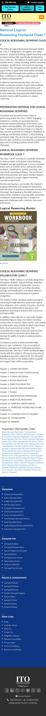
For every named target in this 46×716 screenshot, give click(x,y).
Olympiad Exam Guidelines (12, 453)
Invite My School (10, 625)
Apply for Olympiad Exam (25, 434)
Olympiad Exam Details (13, 557)
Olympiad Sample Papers (32, 458)
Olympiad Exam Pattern (10, 462)
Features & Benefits (11, 564)
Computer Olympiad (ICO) (14, 508)
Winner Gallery (10, 596)
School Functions (10, 607)
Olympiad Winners (11, 589)
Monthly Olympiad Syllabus (30, 467)
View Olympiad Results (10, 8)
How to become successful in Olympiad (16, 469)
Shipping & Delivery (11, 635)
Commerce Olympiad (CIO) (15, 529)
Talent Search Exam (12, 561)
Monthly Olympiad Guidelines (32, 462)
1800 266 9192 (10, 2)
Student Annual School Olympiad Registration (22, 435)
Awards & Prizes (10, 600)
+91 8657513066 (32, 700)
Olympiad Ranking (11, 586)
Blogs (6, 621)
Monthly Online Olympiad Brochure (31, 444)
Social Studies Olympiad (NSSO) (17, 518)
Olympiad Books (10, 554)
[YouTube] (23, 690)
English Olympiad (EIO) (13, 501)
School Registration (27, 8)
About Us (7, 628)
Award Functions (10, 603)
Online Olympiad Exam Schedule (14, 465)
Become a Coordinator (12, 649)
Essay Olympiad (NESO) (14, 515)
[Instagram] (17, 690)
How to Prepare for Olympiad (15, 550)
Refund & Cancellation (12, 639)
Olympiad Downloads (32, 460)
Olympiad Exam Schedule (12, 446)
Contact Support (37, 2)
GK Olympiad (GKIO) (12, 504)
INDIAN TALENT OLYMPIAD (26, 703)
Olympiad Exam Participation (12, 460)
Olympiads (9, 23)
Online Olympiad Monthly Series (25, 441)
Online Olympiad (29, 439)
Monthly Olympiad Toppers (14, 593)
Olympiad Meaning (22, 455)
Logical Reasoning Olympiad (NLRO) (18, 525)
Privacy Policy (9, 642)
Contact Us (8, 632)
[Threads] (39, 690)
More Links (40, 8)
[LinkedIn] (12, 690)
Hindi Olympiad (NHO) (13, 522)
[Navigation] (41, 17)
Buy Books (4, 263)
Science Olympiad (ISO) (13, 494)
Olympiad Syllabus (11, 543)
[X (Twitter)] (33, 690)
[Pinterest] (28, 690)
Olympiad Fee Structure (13, 568)
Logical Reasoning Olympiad (28, 23)
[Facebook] (7, 690)
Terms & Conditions (11, 646)
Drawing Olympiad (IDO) (13, 511)
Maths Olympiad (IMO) (13, 498)
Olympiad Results (14, 458)
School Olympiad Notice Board (29, 451)
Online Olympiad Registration (13, 432)
